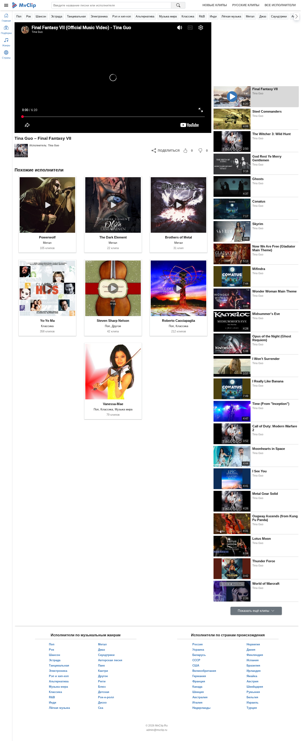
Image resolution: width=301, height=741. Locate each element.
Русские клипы (245, 5)
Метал (250, 16)
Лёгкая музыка (231, 16)
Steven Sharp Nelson (113, 320)
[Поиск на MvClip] (178, 5)
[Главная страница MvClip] (24, 5)
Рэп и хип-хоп (121, 16)
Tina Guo (53, 145)
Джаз (262, 16)
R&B (202, 16)
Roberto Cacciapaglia (178, 320)
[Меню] (6, 5)
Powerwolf (47, 237)
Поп (18, 16)
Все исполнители (280, 5)
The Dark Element (113, 237)
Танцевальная (76, 16)
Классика (188, 16)
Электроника (99, 16)
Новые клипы (215, 5)
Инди (213, 16)
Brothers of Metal (178, 237)
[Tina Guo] (21, 150)
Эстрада (56, 16)
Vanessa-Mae (113, 404)
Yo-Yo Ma (47, 320)
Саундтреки (279, 16)
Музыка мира (168, 16)
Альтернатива (145, 16)
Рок (28, 16)
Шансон (41, 16)
